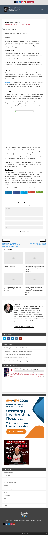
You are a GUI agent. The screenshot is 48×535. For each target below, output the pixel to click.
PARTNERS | (22, 520)
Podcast (5, 492)
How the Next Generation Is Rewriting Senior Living (16, 357)
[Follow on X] (15, 2)
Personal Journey (8, 489)
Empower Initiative (8, 472)
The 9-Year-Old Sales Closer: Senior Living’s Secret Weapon (17, 354)
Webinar (6, 505)
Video (5, 502)
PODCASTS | (16, 520)
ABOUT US (27, 520)
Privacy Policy (26, 530)
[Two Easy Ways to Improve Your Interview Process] (13, 279)
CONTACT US (34, 520)
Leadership (29, 24)
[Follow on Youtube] (25, 2)
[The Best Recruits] (13, 258)
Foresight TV (7, 476)
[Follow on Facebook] (17, 2)
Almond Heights (9, 82)
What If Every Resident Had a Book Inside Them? (15, 348)
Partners (6, 485)
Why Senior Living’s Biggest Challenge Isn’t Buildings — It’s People (19, 361)
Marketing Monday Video (10, 482)
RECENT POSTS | (10, 520)
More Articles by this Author (24, 326)
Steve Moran (14, 24)
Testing (5, 498)
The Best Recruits (9, 266)
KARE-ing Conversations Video (11, 479)
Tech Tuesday (7, 495)
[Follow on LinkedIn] (20, 2)
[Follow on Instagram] (22, 2)
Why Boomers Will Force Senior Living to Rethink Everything (18, 351)
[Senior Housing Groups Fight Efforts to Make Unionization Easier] (34, 258)
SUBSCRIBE (30, 2)
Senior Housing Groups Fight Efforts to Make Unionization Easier (34, 268)
